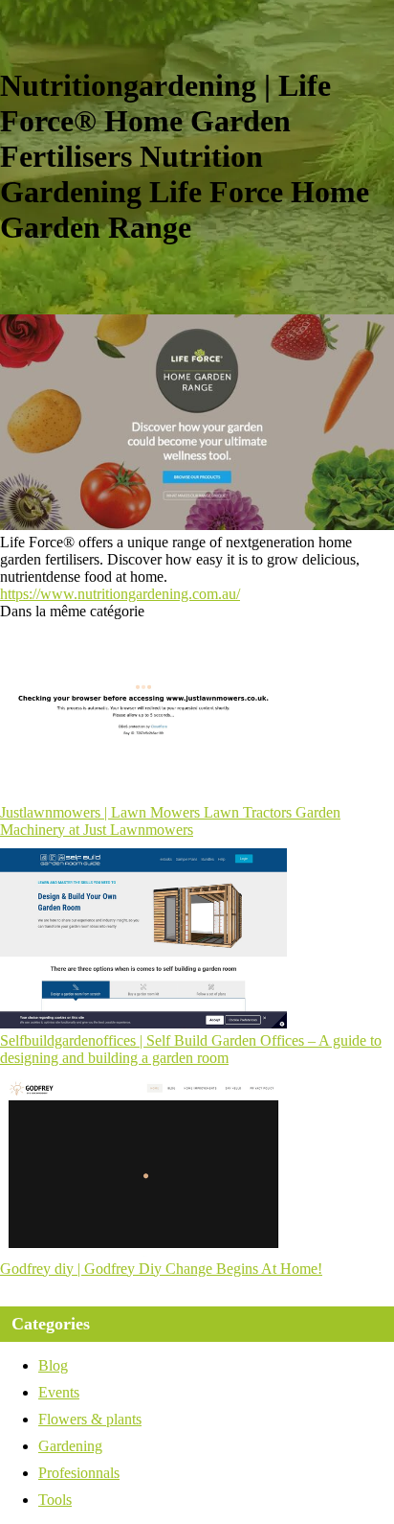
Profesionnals (79, 1473)
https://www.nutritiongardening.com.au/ (120, 594)
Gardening (70, 1446)
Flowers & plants (90, 1419)
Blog (53, 1365)
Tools (55, 1499)
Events (58, 1392)
